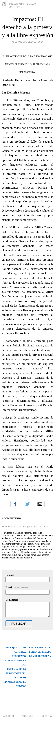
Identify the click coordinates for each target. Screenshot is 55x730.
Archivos (27, 716)
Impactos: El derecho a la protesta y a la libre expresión (27, 27)
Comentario (12, 599)
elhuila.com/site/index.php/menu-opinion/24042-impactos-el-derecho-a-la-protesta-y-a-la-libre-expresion (27, 64)
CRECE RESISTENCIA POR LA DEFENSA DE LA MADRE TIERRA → (40, 651)
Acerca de (9, 716)
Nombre (10, 575)
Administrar (45, 716)
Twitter (27, 504)
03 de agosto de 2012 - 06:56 (27, 42)
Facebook (15, 504)
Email (40, 504)
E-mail (17, 587)
